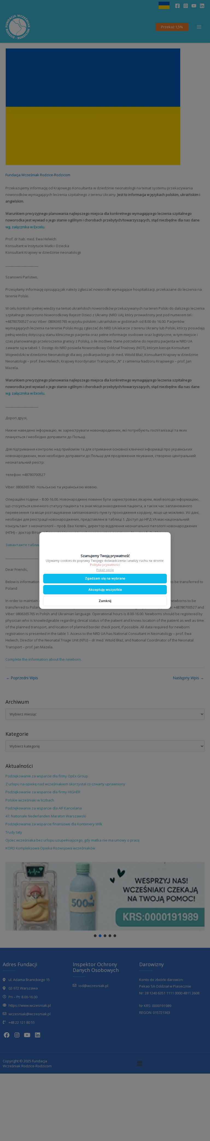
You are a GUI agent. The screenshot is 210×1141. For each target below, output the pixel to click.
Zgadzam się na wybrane (105, 578)
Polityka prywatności (105, 565)
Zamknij (105, 601)
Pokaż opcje (105, 570)
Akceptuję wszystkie (105, 589)
